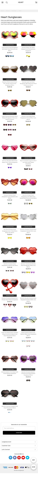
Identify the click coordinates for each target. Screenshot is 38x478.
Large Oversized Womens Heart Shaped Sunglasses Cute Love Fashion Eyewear (9, 118)
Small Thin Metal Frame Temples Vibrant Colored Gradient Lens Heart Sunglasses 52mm (10, 334)
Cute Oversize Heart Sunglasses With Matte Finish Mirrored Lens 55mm (10, 49)
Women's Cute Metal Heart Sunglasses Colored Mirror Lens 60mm (28, 118)
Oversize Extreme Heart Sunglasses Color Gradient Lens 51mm (10, 197)
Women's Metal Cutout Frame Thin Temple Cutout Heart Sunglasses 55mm (9, 83)
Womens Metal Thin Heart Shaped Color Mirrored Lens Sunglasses (28, 49)
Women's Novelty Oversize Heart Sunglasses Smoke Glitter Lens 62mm (28, 300)
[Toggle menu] (2, 2)
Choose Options (10, 44)
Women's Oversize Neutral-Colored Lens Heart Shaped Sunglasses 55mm (28, 373)
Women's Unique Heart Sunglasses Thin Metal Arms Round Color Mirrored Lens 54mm (28, 197)
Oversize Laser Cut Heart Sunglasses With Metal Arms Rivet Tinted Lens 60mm (28, 83)
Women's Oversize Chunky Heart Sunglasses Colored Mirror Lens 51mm (28, 231)
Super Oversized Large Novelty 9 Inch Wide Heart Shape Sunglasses (28, 162)
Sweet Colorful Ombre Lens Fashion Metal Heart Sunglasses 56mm (28, 334)
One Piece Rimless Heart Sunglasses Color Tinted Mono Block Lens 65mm (9, 231)
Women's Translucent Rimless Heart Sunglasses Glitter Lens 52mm (28, 265)
